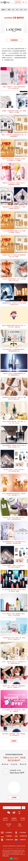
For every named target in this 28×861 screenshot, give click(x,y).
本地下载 (23, 764)
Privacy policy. (6, 855)
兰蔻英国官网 (14, 40)
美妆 (17, 9)
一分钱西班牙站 (22, 836)
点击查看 (14, 797)
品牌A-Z (3, 9)
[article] (14, 76)
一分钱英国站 (8, 832)
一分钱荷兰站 (22, 839)
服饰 (21, 9)
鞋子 (25, 9)
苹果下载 (5, 764)
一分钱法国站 (22, 832)
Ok (11, 858)
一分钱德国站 (8, 836)
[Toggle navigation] (25, 2)
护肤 (13, 9)
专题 (9, 9)
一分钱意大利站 (8, 839)
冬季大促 (17, 2)
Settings (15, 858)
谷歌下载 (14, 764)
